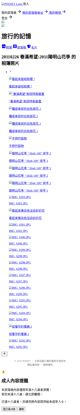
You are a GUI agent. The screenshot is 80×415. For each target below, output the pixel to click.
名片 (34, 47)
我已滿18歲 (9, 409)
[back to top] (4, 354)
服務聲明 (48, 364)
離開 (21, 409)
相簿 (9, 47)
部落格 (22, 47)
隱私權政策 (33, 364)
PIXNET (27, 361)
